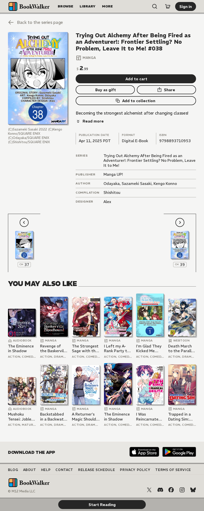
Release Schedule (96, 469)
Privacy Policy (135, 469)
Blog (13, 469)
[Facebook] (171, 490)
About (29, 469)
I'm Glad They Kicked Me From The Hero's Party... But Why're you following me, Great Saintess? (148, 348)
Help (46, 469)
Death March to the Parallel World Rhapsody (181, 348)
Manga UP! (113, 174)
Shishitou (111, 192)
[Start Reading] (38, 78)
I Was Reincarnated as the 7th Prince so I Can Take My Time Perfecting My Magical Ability (149, 417)
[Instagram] (182, 490)
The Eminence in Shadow (21, 348)
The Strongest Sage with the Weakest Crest (85, 348)
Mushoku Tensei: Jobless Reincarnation (21, 417)
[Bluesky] (193, 490)
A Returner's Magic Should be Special (84, 417)
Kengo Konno (165, 183)
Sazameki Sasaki (137, 183)
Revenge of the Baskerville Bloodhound (53, 348)
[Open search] (154, 6)
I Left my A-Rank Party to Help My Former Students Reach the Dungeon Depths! (116, 348)
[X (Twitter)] (149, 490)
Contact (64, 469)
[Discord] (160, 490)
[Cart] (167, 6)
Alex (107, 201)
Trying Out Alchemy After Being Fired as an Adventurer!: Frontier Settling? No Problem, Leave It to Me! (149, 160)
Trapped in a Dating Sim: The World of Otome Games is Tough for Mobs (181, 417)
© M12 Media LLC (21, 491)
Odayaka (111, 183)
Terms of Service (173, 469)
